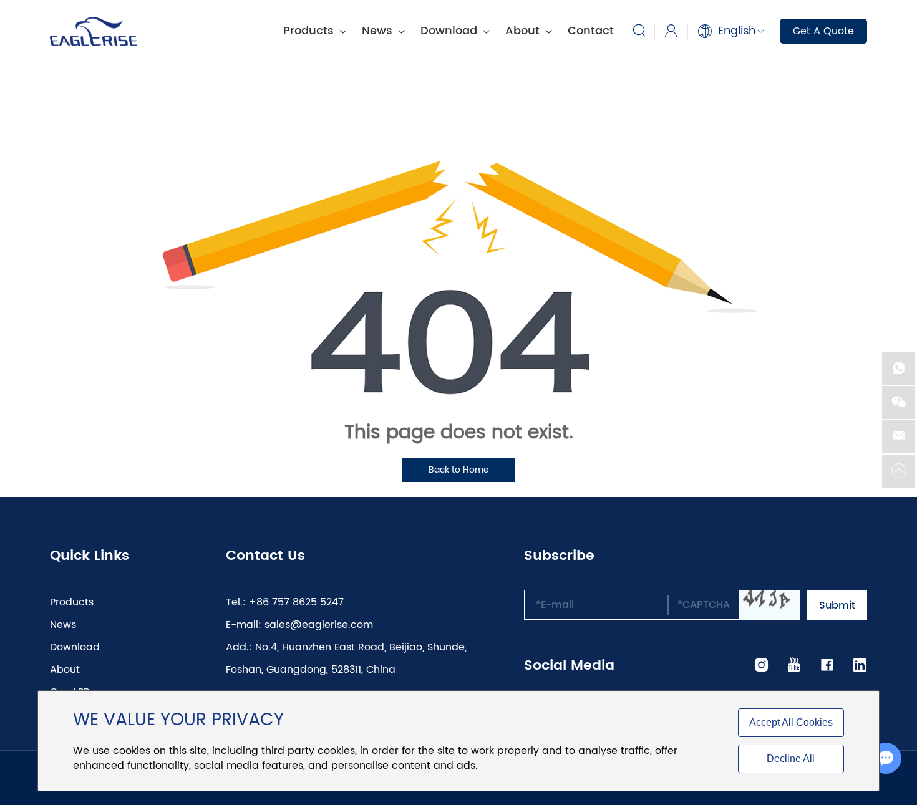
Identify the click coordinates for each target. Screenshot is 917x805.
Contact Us (265, 556)
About (524, 31)
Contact (591, 31)
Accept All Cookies (791, 722)
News (378, 31)
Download (450, 31)
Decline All (791, 758)
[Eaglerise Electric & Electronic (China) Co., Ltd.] (93, 31)
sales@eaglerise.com (318, 625)
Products (72, 602)
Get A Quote (823, 31)
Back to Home (459, 470)
